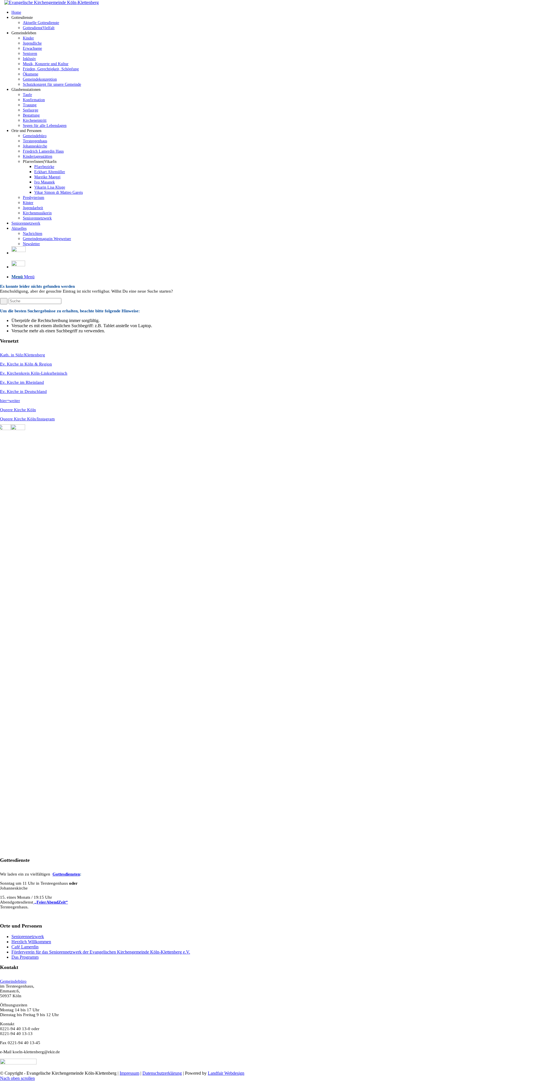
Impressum (129, 1073)
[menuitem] (279, 12)
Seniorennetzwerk (27, 936)
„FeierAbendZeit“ (50, 902)
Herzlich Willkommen (31, 941)
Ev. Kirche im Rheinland (22, 382)
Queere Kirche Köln (18, 409)
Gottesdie (61, 874)
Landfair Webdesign (226, 1073)
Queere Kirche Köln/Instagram (27, 419)
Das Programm (25, 957)
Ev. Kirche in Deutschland (23, 391)
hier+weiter (10, 400)
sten (76, 874)
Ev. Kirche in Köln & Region (26, 364)
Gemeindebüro (13, 981)
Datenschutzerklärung (162, 1073)
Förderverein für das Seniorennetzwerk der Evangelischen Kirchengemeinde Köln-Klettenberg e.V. (100, 952)
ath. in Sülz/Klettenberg (24, 355)
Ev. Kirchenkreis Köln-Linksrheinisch (33, 373)
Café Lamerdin (25, 946)
